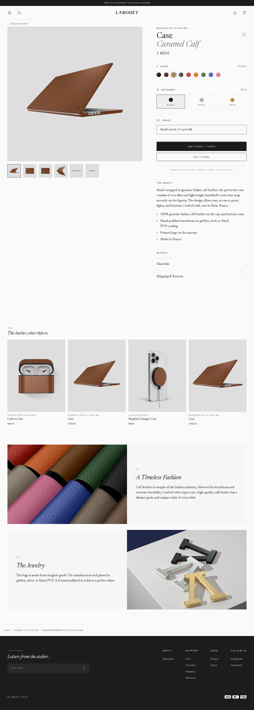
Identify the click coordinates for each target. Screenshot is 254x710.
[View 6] (92, 171)
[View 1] (14, 171)
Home (7, 630)
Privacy (214, 658)
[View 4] (61, 171)
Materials (168, 658)
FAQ (188, 658)
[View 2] (29, 171)
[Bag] (244, 13)
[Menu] (9, 13)
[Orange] (196, 75)
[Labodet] (127, 12)
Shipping (190, 671)
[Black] (159, 75)
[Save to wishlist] (244, 34)
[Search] (19, 13)
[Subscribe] (84, 668)
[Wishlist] (235, 13)
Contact (191, 665)
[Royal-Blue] (211, 75)
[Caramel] (173, 75)
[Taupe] (181, 75)
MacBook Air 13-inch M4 (26, 630)
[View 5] (76, 171)
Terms (213, 665)
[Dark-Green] (203, 75)
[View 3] (45, 171)
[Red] (188, 75)
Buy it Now (201, 157)
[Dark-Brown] (166, 75)
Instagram (237, 658)
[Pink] (218, 75)
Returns (190, 677)
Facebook (236, 665)
